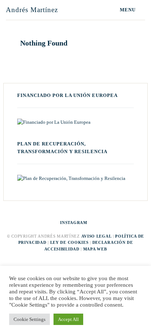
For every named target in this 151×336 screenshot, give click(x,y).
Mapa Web (95, 249)
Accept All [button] (68, 319)
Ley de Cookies (69, 242)
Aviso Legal (96, 236)
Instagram (73, 222)
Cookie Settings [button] (29, 319)
